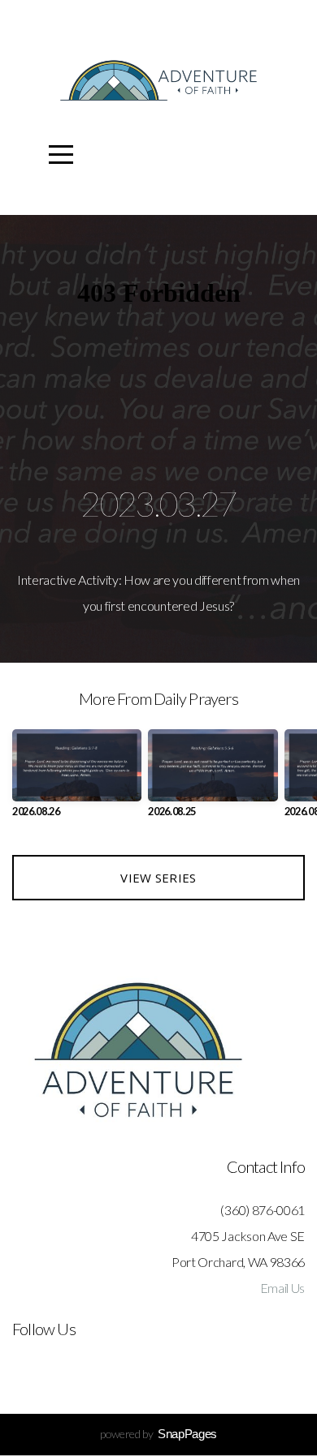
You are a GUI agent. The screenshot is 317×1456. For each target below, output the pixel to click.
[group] (76, 780)
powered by (158, 1434)
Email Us (282, 1287)
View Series (158, 878)
